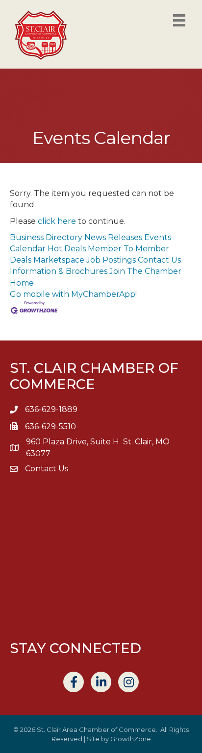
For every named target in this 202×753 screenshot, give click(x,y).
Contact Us (159, 260)
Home (22, 283)
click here (57, 221)
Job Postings (111, 260)
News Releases (113, 237)
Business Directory (46, 237)
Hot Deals (67, 248)
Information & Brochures (58, 271)
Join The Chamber (145, 271)
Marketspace (58, 260)
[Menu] (179, 20)
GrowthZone (130, 739)
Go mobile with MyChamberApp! (73, 294)
